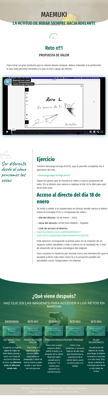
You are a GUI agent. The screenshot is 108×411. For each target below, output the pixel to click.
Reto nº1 (54, 48)
